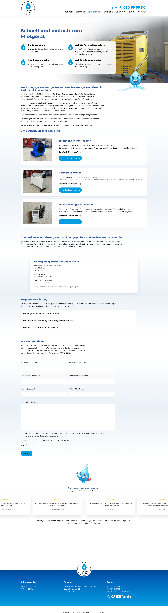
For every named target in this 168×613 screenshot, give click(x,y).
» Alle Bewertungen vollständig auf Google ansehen (84, 523)
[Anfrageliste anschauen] (116, 7)
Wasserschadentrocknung (31, 121)
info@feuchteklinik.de (122, 591)
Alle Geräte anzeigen (70, 158)
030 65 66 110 (134, 7)
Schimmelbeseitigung (58, 121)
